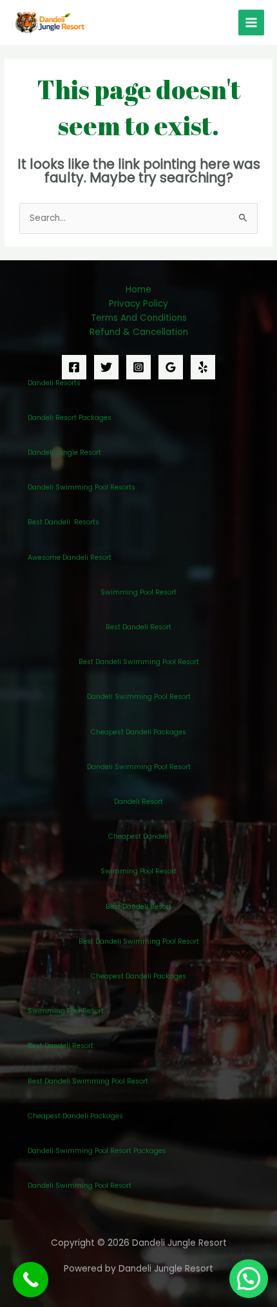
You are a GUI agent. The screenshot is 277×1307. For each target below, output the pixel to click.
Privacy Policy (138, 304)
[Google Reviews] (170, 367)
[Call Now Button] (30, 1279)
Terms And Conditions (139, 318)
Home (138, 289)
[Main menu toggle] (251, 23)
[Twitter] (106, 367)
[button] (248, 1278)
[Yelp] (203, 367)
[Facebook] (74, 367)
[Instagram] (138, 367)
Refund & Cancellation (139, 332)
